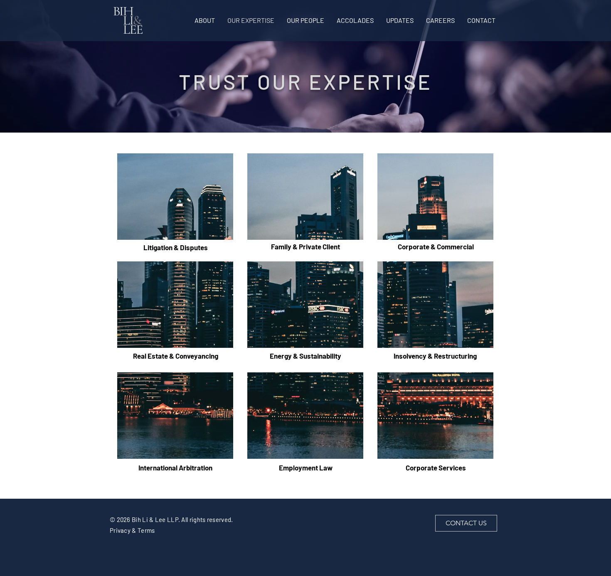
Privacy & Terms (132, 530)
